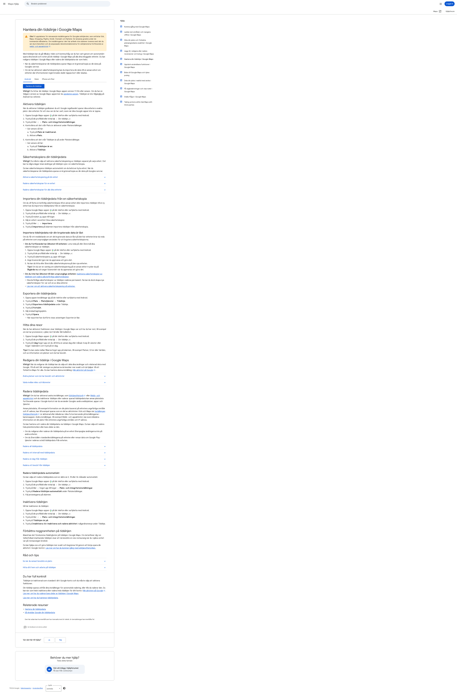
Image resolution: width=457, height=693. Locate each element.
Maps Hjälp (13, 4)
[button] (4, 4)
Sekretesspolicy (26, 688)
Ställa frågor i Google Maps (135, 97)
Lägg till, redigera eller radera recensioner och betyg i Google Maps (139, 52)
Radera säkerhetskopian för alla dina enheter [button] (42, 190)
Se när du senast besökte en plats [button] (37, 561)
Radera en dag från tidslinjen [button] (35, 459)
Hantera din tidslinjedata (35, 609)
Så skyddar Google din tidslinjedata (40, 612)
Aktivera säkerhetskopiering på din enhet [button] (40, 177)
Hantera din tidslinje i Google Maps (138, 59)
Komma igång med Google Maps (136, 27)
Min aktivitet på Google (83, 370)
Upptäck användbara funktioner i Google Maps (137, 65)
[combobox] (70, 4)
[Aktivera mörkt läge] (64, 688)
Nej (60, 640)
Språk (50, 685)
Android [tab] (28, 79)
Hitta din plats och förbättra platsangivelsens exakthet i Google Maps (138, 43)
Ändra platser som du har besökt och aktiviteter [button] (44, 376)
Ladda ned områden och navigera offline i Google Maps (137, 33)
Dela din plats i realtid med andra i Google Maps (137, 82)
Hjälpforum (450, 11)
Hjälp (122, 21)
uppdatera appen (71, 94)
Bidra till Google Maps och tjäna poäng (136, 73)
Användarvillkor (38, 688)
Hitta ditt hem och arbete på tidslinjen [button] (39, 567)
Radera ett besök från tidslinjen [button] (36, 465)
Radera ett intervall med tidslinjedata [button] (39, 453)
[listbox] (53, 688)
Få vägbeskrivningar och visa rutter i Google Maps (138, 90)
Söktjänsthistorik (76, 395)
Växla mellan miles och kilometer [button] (37, 382)
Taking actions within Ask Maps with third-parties (138, 103)
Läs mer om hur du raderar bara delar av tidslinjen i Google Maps (50, 593)
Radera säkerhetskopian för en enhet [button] (39, 183)
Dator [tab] (37, 79)
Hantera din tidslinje (34, 86)
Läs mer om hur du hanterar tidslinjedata (40, 598)
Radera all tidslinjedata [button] (32, 446)
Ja (49, 640)
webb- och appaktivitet (39, 46)
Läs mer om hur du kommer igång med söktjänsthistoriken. (71, 548)
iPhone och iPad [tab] (48, 79)
